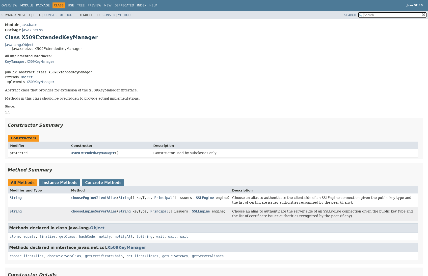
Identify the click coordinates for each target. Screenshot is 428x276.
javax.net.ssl (33, 30)
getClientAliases (142, 256)
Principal (163, 198)
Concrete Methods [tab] (103, 183)
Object (27, 77)
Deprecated (124, 5)
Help (153, 5)
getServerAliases (208, 256)
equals (29, 236)
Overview (9, 5)
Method (65, 15)
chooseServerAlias (64, 256)
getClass (67, 236)
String (16, 198)
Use (71, 5)
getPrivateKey (175, 256)
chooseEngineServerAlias (94, 211)
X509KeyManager (40, 62)
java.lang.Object (19, 45)
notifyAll (124, 236)
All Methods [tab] (22, 183)
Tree (81, 5)
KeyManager (15, 62)
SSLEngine (205, 198)
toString (144, 236)
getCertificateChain (104, 256)
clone (15, 236)
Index (141, 5)
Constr (50, 15)
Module (26, 5)
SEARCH (350, 15)
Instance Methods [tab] (59, 183)
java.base (29, 25)
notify (105, 236)
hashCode (87, 236)
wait (160, 236)
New (107, 5)
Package (43, 5)
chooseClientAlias (26, 256)
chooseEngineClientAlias (94, 198)
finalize (47, 236)
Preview (94, 5)
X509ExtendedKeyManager (93, 153)
